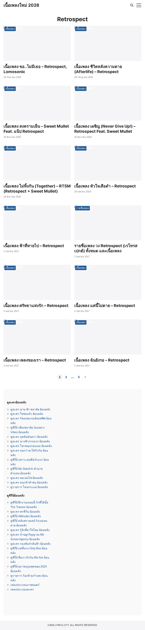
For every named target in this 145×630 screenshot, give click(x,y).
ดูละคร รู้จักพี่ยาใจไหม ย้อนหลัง (30, 530)
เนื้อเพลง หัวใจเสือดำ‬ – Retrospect (105, 186)
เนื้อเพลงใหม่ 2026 (21, 5)
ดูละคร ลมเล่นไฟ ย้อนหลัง (26, 477)
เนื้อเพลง (10, 28)
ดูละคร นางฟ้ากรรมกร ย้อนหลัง (30, 441)
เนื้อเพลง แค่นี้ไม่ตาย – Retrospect (104, 305)
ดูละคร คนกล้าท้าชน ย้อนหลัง (29, 482)
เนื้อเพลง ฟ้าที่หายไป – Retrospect (34, 245)
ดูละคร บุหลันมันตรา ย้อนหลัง (29, 436)
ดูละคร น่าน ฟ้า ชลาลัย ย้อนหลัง (30, 409)
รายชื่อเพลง (82, 208)
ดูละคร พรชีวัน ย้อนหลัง (25, 511)
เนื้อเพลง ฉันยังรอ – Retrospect (101, 360)
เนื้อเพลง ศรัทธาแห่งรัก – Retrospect (36, 305)
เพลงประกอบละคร (22, 589)
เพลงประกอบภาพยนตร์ (24, 584)
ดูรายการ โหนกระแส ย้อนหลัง (29, 487)
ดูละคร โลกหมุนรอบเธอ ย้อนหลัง (31, 445)
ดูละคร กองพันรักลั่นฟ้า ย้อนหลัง (30, 543)
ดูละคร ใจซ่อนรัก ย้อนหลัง (26, 413)
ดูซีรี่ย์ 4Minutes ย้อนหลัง (25, 516)
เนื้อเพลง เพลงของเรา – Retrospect (35, 360)
